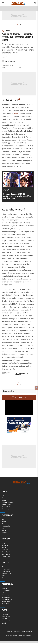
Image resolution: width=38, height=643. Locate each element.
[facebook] (4, 100)
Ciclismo (4, 524)
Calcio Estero (6, 507)
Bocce (4, 530)
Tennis (8, 31)
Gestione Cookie (7, 599)
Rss (3, 567)
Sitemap (4, 578)
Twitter (23, 631)
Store (3, 575)
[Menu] (3, 3)
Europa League (6, 504)
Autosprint (5, 545)
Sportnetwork (6, 554)
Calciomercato (6, 509)
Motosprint (5, 550)
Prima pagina (6, 571)
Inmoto (4, 547)
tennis (16, 113)
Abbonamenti (6, 569)
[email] (15, 100)
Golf (3, 528)
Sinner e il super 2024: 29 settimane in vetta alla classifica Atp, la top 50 (17, 196)
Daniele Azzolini (10, 61)
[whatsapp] (7, 100)
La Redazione (6, 590)
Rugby (4, 521)
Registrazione (6, 616)
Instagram (17, 631)
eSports (4, 533)
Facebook (9, 631)
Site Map (4, 618)
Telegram (29, 631)
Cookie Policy (6, 597)
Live (3, 496)
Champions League (7, 502)
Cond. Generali (6, 604)
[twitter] (11, 100)
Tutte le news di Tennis (21, 374)
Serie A (4, 498)
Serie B (4, 500)
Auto (3, 543)
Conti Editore (6, 556)
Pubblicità (5, 614)
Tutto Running (6, 526)
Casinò (4, 623)
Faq (3, 593)
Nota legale (5, 595)
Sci (3, 519)
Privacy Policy (6, 601)
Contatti (4, 588)
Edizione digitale (6, 573)
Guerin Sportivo (6, 552)
